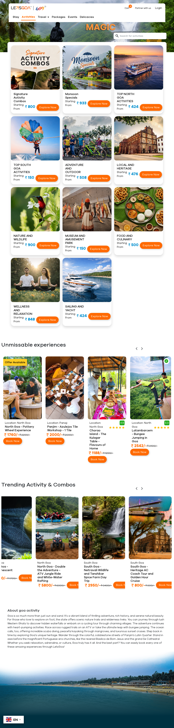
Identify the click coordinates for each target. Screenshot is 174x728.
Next (171, 353)
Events (72, 17)
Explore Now (47, 107)
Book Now (12, 459)
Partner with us (143, 8)
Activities (28, 17)
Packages (58, 17)
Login (158, 8)
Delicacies (87, 17)
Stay (16, 17)
